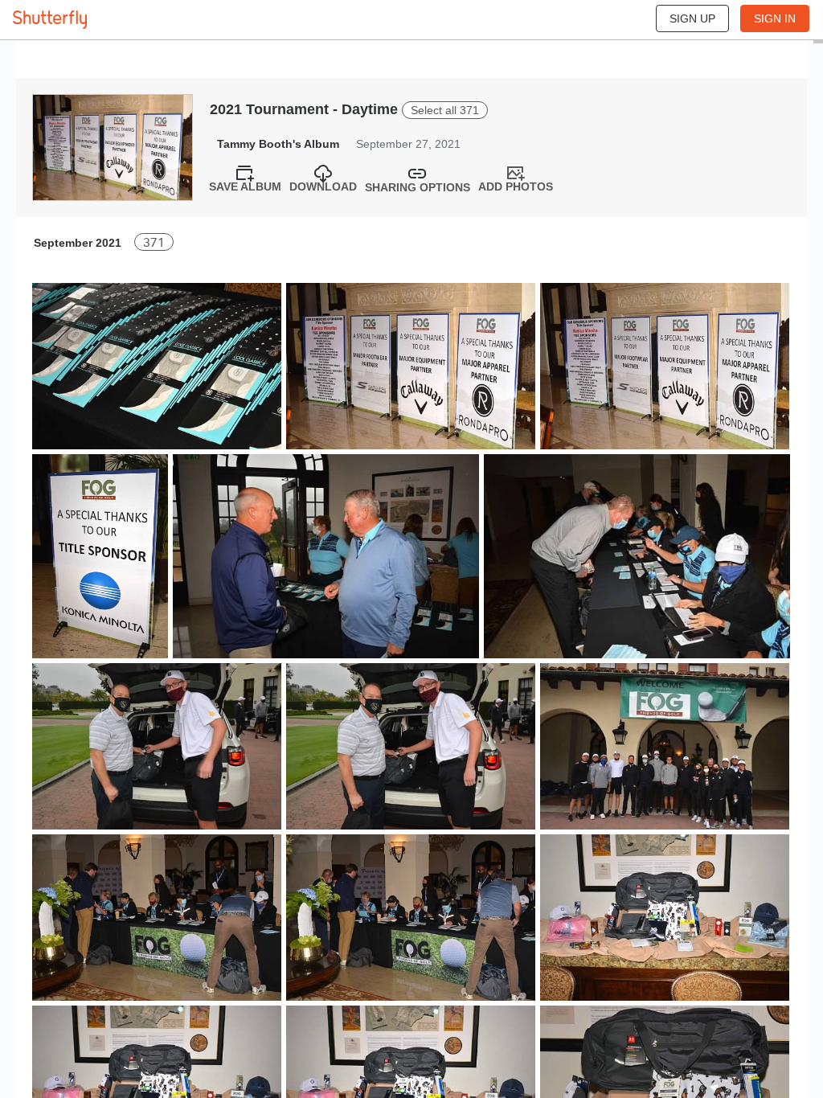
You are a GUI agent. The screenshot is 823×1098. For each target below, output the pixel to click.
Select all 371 (445, 110)
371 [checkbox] (154, 242)
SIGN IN (775, 18)
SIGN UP (692, 18)
